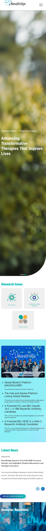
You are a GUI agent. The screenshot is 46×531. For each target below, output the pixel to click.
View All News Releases (13, 496)
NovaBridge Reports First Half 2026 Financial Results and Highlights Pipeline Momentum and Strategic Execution (22, 463)
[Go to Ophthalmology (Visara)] (34, 298)
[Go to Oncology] (11, 298)
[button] (21, 274)
